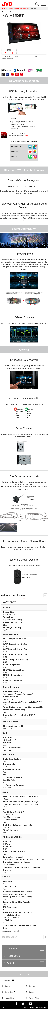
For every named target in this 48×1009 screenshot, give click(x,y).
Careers (7, 986)
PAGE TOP (24, 974)
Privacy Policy (34, 998)
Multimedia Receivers (21, 8)
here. (27, 136)
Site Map (32, 986)
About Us (7, 980)
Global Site (8, 992)
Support (31, 992)
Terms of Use (9, 998)
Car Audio (10, 8)
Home (4, 8)
